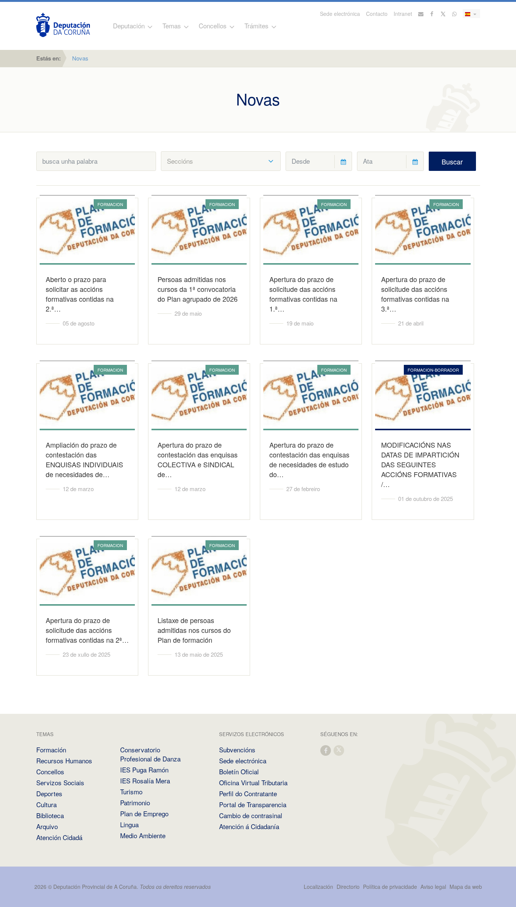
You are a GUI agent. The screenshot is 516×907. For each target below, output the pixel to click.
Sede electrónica (340, 13)
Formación (51, 749)
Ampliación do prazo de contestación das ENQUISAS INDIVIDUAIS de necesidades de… (84, 459)
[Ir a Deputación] (63, 25)
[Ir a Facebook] (432, 13)
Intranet (403, 13)
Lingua (129, 824)
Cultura (46, 804)
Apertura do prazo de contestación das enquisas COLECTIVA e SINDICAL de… (198, 459)
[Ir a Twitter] (443, 13)
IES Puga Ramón (144, 769)
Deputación (129, 25)
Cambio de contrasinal (250, 815)
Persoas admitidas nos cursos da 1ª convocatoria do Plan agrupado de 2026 (198, 289)
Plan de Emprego (144, 813)
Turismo (131, 791)
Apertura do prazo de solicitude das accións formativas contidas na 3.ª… (415, 293)
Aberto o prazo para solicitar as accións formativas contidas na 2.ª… (80, 293)
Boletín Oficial (239, 771)
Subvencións (237, 749)
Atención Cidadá (59, 837)
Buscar (452, 161)
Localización (318, 886)
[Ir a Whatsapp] (454, 13)
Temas (171, 25)
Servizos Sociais (60, 782)
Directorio (348, 886)
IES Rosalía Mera (145, 780)
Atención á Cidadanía (249, 826)
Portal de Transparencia (252, 804)
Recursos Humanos (64, 760)
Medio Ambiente (142, 835)
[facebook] (326, 750)
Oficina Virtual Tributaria (253, 782)
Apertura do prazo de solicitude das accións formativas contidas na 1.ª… (303, 293)
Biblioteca (50, 815)
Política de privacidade (391, 886)
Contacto (377, 13)
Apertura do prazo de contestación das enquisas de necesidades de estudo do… (309, 459)
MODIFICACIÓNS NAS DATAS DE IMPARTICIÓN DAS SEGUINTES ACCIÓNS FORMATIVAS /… (420, 464)
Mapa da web (466, 886)
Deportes (49, 793)
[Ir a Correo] (421, 13)
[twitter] (339, 750)
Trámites (256, 25)
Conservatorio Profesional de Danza (150, 754)
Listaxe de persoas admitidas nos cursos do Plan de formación (194, 630)
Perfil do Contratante (248, 793)
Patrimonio (135, 802)
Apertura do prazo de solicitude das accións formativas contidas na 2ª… (87, 630)
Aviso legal (433, 886)
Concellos (213, 25)
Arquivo (47, 826)
